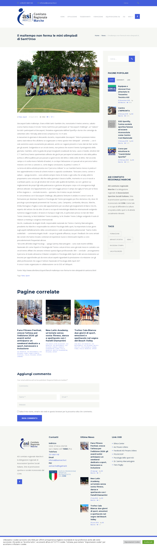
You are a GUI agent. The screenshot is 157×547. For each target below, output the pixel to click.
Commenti (120, 80)
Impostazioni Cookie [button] (132, 542)
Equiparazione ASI (113, 17)
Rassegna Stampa (117, 245)
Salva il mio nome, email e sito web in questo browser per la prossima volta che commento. (55, 411)
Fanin (94, 347)
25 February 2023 (123, 160)
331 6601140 (54, 454)
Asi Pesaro (88, 345)
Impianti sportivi (116, 240)
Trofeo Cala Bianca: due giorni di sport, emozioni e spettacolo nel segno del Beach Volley (86, 335)
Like (128, 80)
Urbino (20, 356)
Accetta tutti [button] (148, 542)
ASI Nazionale (33, 352)
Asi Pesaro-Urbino (121, 447)
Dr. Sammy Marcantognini (124, 461)
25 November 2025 (124, 100)
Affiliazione (72, 17)
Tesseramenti (85, 17)
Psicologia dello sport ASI (124, 458)
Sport (25, 117)
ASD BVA (77, 344)
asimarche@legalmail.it (58, 466)
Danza (55, 347)
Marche (49, 350)
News (104, 35)
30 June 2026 (95, 522)
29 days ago (94, 471)
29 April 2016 (33, 117)
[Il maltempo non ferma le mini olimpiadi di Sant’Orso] (58, 82)
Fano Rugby (118, 465)
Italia (27, 355)
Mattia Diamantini (60, 350)
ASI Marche (121, 102)
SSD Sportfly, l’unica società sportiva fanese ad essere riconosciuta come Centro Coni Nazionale (125, 129)
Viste (111, 80)
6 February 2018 (123, 114)
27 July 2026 (94, 498)
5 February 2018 (123, 141)
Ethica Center (119, 443)
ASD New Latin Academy (55, 344)
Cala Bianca (86, 347)
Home (62, 17)
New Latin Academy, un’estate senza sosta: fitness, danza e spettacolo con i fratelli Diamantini (57, 335)
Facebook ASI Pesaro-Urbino (125, 450)
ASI (124, 17)
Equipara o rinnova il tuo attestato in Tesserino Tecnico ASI (124, 91)
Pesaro (33, 355)
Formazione (98, 17)
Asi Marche (21, 352)
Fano (20, 117)
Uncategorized (116, 251)
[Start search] (138, 2)
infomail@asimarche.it (57, 460)
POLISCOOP (119, 454)
